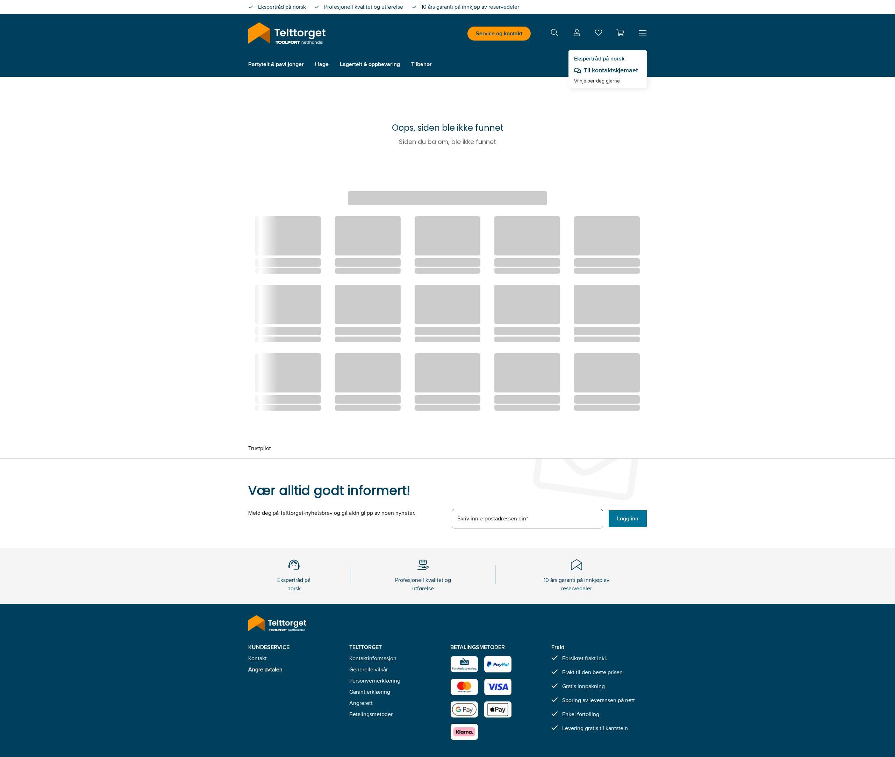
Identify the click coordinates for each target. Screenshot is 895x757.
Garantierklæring (369, 692)
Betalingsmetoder (371, 714)
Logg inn (627, 518)
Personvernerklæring (374, 681)
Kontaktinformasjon (372, 658)
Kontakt (257, 658)
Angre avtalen (265, 669)
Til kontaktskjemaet (611, 70)
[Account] (577, 33)
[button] (620, 32)
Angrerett (361, 703)
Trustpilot (259, 448)
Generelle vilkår (368, 669)
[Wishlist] (598, 34)
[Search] (554, 33)
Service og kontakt (499, 33)
